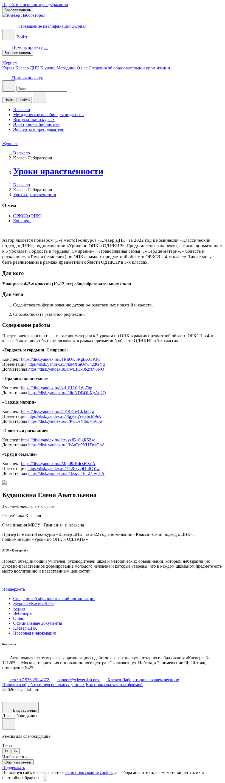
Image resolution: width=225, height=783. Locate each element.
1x (6, 751)
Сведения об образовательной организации (129, 68)
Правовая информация (34, 633)
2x (16, 751)
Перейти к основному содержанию (35, 4)
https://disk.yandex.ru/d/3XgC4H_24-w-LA (66, 473)
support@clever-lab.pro (78, 679)
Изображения (15, 756)
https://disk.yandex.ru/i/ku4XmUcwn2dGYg (66, 364)
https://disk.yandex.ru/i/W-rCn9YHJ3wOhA (66, 445)
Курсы (8, 68)
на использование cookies (89, 772)
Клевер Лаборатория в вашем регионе (142, 679)
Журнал (80, 26)
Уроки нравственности (58, 171)
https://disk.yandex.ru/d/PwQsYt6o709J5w (65, 421)
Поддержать (13, 589)
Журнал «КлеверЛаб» (33, 603)
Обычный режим (18, 762)
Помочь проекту (27, 47)
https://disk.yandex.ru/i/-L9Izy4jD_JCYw (63, 468)
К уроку (47, 68)
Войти (22, 37)
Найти (9, 100)
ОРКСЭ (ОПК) (27, 215)
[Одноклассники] (33, 584)
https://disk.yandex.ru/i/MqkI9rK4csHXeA (58, 463)
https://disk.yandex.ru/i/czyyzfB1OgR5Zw (58, 440)
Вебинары (22, 613)
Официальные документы (37, 623)
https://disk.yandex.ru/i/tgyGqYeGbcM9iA (64, 416)
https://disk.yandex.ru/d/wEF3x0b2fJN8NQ (66, 369)
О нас (82, 68)
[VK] (6, 584)
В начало (21, 153)
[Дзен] (24, 584)
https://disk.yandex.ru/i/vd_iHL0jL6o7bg (56, 387)
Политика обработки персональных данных (43, 684)
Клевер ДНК (27, 68)
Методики (66, 68)
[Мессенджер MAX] (41, 584)
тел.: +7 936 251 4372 (29, 679)
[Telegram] (15, 584)
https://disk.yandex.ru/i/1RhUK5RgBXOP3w (60, 359)
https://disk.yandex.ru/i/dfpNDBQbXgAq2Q (67, 392)
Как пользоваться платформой (114, 684)
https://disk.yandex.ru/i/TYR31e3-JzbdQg (57, 411)
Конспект (22, 220)
